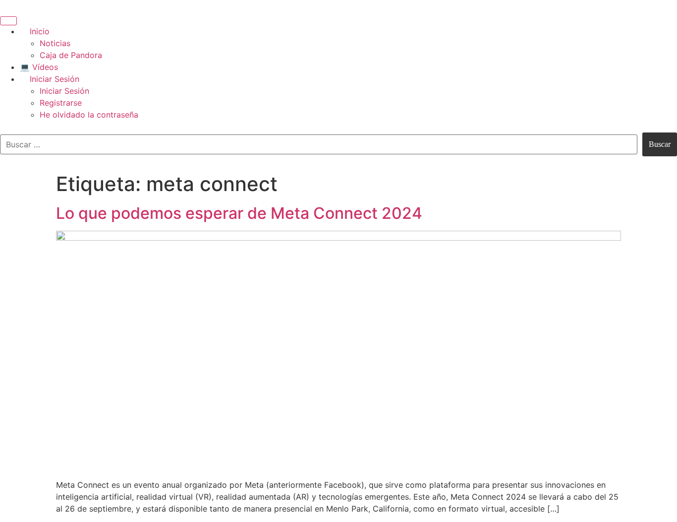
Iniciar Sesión (54, 79)
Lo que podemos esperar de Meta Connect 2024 (239, 213)
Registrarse (61, 103)
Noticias (55, 43)
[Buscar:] (318, 144)
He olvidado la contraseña (89, 115)
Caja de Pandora (71, 55)
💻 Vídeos (39, 67)
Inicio (40, 31)
